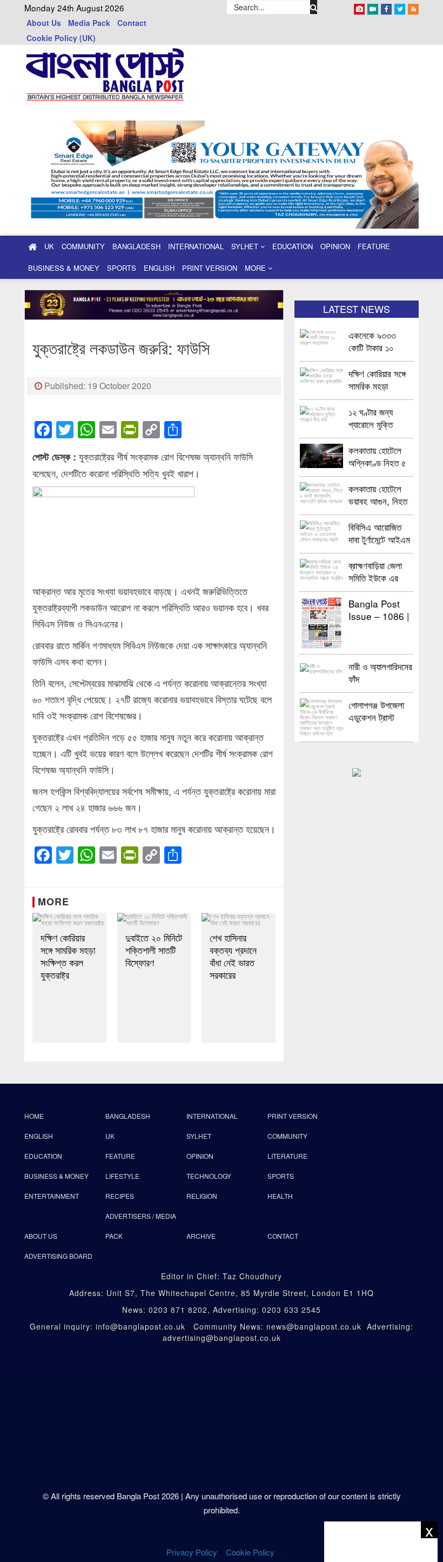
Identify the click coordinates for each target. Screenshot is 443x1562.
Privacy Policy (191, 1552)
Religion (201, 1195)
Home (34, 1115)
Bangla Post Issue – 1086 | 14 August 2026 (378, 609)
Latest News (356, 309)
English (159, 268)
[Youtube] (372, 7)
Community (83, 246)
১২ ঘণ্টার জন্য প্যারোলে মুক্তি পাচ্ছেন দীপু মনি (371, 417)
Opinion (335, 246)
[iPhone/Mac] (359, 7)
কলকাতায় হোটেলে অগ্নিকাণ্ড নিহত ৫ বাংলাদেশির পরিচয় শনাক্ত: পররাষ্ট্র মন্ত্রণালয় (377, 456)
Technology (208, 1175)
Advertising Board (58, 1255)
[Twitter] (399, 7)
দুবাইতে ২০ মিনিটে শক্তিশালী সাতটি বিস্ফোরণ (153, 950)
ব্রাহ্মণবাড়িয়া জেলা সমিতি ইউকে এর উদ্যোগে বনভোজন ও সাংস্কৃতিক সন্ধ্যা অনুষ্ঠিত (379, 571)
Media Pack (89, 22)
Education (292, 246)
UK (49, 246)
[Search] (314, 7)
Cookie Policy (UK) (61, 37)
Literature (287, 1155)
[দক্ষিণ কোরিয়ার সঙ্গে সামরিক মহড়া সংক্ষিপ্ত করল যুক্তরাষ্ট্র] (69, 919)
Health (280, 1195)
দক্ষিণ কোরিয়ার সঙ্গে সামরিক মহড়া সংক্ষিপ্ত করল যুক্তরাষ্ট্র (68, 956)
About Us (43, 22)
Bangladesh (136, 246)
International (196, 246)
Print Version (209, 268)
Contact (131, 22)
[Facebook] (386, 7)
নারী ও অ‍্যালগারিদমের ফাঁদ (380, 672)
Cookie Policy (251, 1552)
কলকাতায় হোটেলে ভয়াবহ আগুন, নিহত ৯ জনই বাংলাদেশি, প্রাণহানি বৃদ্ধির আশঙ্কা (377, 494)
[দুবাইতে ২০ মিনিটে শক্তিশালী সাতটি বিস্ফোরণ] (154, 919)
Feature (374, 246)
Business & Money (63, 268)
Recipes (119, 1195)
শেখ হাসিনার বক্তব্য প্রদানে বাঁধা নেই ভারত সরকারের (233, 956)
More (256, 268)
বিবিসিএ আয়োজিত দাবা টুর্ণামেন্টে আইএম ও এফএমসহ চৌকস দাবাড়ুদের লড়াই (379, 532)
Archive (201, 1235)
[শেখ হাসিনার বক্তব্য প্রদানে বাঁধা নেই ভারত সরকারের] (239, 919)
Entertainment (51, 1195)
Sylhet (245, 246)
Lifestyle (122, 1175)
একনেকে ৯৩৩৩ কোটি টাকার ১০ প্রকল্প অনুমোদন (372, 341)
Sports (121, 268)
